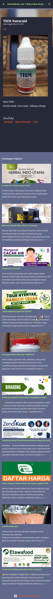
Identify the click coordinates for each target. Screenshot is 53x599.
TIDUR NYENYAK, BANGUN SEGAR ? (17, 311)
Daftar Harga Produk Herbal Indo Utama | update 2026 (25, 483)
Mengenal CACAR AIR (11, 268)
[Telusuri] (49, 4)
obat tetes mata (23, 122)
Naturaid (8, 122)
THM (35, 122)
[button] (4, 29)
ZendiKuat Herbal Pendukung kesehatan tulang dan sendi (26, 440)
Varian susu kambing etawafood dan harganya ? (22, 569)
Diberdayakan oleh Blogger (28, 596)
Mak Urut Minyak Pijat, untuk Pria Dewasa (19, 225)
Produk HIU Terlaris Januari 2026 (16, 186)
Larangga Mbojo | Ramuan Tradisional (18, 354)
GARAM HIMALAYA (10, 526)
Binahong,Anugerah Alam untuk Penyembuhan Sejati (24, 397)
